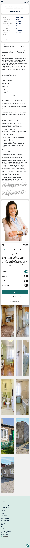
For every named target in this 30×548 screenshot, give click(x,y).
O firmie (3, 523)
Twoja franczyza (5, 520)
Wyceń (3, 517)
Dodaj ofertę (4, 515)
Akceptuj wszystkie (15, 292)
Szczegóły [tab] (14, 249)
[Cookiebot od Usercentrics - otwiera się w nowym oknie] (22, 245)
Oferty (2, 513)
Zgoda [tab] (5, 249)
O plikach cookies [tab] (23, 249)
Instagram (3, 509)
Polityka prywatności (6, 531)
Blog (2, 526)
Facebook (3, 510)
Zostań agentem (5, 518)
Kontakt (3, 528)
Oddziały (3, 525)
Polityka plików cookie (6, 533)
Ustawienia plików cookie (15, 297)
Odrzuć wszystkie (15, 301)
